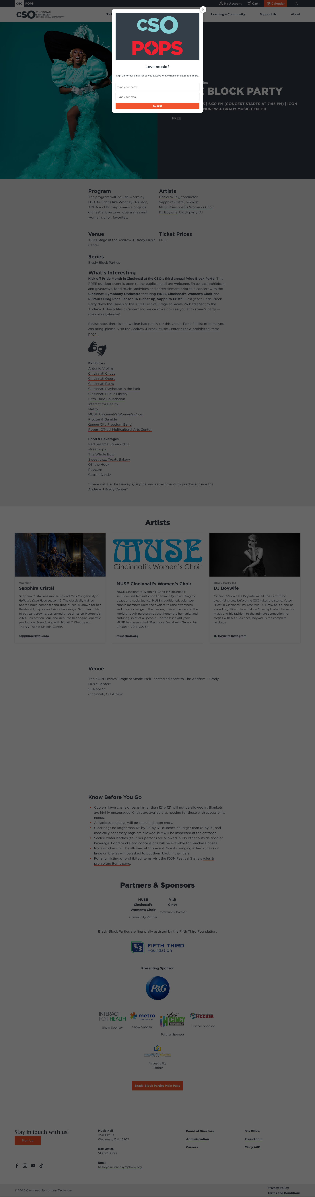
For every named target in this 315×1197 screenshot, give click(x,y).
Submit (157, 105)
